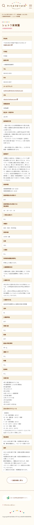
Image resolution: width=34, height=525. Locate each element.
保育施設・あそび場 (22, 14)
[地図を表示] (7, 45)
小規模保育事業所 (6, 16)
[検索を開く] (3, 5)
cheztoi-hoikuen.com (9, 99)
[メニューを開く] (30, 5)
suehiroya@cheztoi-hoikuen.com (13, 91)
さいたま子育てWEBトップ (8, 14)
